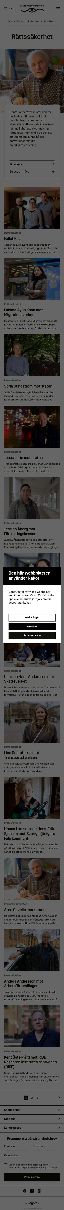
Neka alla (32, 626)
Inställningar (32, 617)
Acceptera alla (32, 635)
